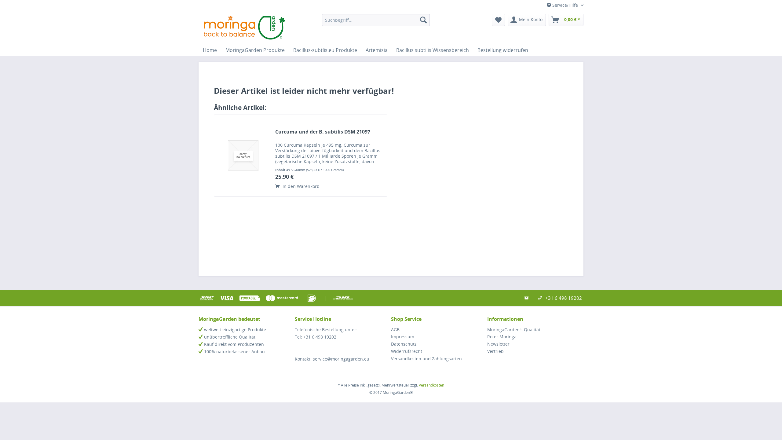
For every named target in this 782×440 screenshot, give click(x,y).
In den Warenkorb (300, 186)
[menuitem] (376, 20)
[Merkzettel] (498, 20)
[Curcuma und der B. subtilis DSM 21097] (243, 155)
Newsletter (498, 344)
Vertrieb (495, 351)
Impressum (402, 336)
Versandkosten (431, 385)
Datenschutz (404, 344)
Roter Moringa (502, 336)
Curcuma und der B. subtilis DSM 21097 (322, 132)
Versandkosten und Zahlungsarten (426, 358)
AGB (395, 329)
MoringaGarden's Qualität (513, 329)
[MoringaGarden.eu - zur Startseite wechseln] (244, 27)
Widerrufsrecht (406, 351)
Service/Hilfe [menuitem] (565, 5)
